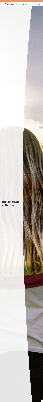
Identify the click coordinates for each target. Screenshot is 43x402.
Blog (23, 4)
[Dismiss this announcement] (42, 0)
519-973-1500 (39, 4)
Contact (30, 4)
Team (16, 4)
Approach (12, 4)
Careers (26, 4)
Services (19, 4)
